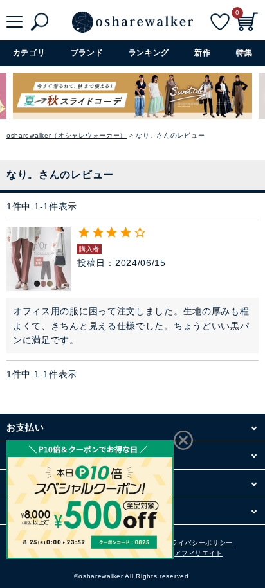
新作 (202, 52)
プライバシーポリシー (198, 542)
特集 (244, 52)
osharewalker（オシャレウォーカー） (66, 135)
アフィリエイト (198, 553)
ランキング (149, 52)
